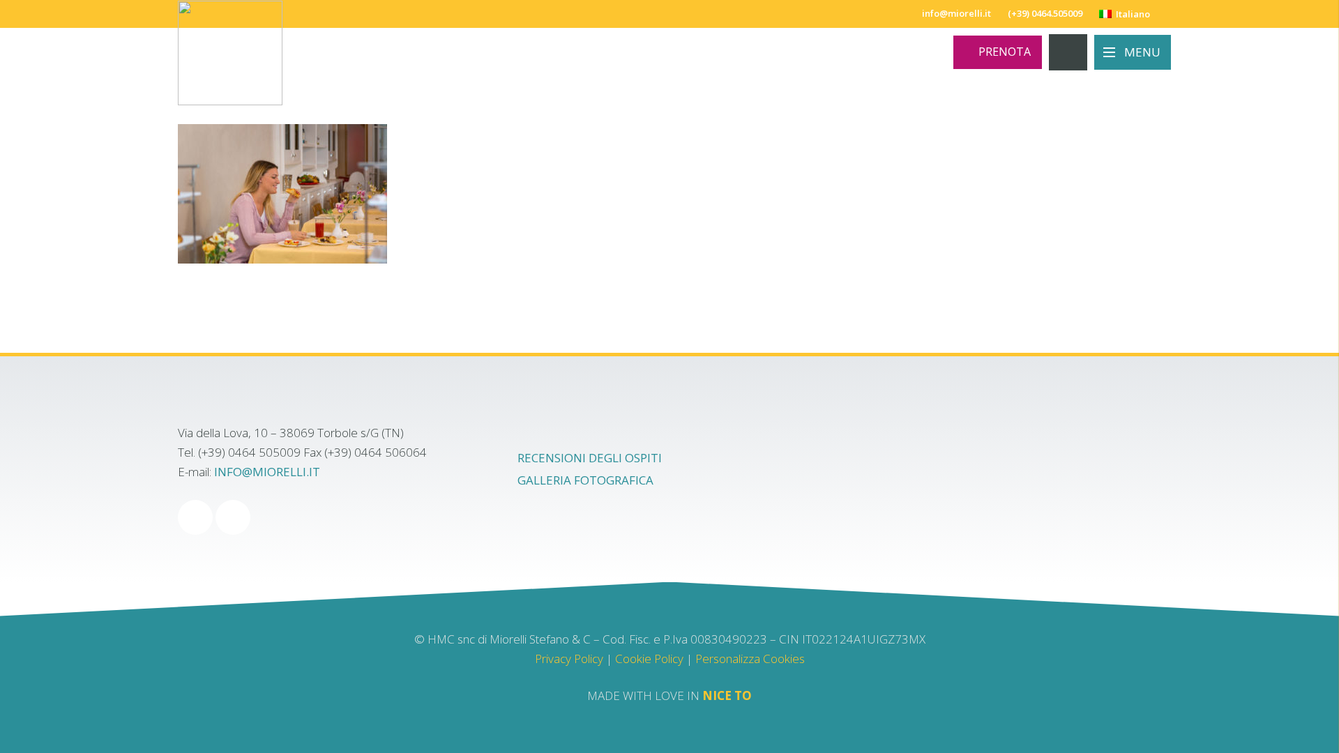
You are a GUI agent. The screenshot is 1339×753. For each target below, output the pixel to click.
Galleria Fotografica (585, 480)
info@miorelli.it (267, 472)
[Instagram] (232, 517)
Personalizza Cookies (750, 659)
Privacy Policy (569, 659)
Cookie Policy (649, 659)
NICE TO (727, 695)
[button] (1130, 14)
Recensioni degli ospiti (589, 458)
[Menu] (1132, 52)
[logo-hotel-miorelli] (230, 53)
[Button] (1068, 52)
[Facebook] (195, 517)
